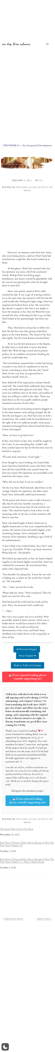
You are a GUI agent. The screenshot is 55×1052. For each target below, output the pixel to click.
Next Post (44, 918)
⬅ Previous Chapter (26, 649)
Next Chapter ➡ (27, 655)
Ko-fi (37, 737)
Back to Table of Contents (27, 665)
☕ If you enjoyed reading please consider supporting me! (27, 676)
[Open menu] (47, 44)
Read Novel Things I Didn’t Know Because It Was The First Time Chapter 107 (27, 844)
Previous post (13, 918)
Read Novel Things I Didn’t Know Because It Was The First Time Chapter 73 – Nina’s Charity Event (27, 861)
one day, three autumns (16, 43)
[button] (5, 1046)
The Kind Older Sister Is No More (16, 829)
